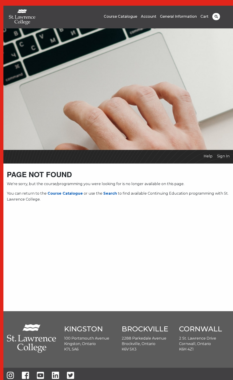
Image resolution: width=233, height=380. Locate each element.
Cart (204, 16)
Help (208, 156)
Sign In (223, 156)
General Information (178, 16)
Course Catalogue (120, 16)
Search (110, 193)
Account (148, 16)
